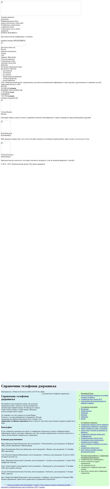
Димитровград (86, 411)
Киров (83, 419)
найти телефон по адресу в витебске (94, 428)
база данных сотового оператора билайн (55, 485)
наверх (36, 485)
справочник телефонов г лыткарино (94, 426)
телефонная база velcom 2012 (91, 399)
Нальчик (84, 415)
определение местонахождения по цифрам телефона (93, 402)
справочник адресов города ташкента (94, 424)
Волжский (85, 409)
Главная (42, 487)
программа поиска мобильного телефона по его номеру (92, 441)
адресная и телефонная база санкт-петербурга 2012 (19, 487)
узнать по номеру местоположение (20, 485)
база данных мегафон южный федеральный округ (92, 451)
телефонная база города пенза (92, 438)
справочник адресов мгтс (90, 448)
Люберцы (84, 413)
